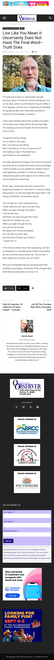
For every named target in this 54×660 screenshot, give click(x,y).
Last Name (8, 521)
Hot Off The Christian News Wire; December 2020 (41, 307)
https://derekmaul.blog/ (27, 340)
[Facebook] (16, 407)
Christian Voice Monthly (18, 24)
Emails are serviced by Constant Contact (18, 561)
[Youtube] (37, 407)
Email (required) (10, 531)
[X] (30, 407)
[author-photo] (27, 332)
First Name (8, 512)
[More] (33, 288)
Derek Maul (9, 52)
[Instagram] (23, 407)
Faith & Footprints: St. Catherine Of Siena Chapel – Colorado (13, 307)
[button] (4, 18)
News (22, 28)
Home (5, 24)
